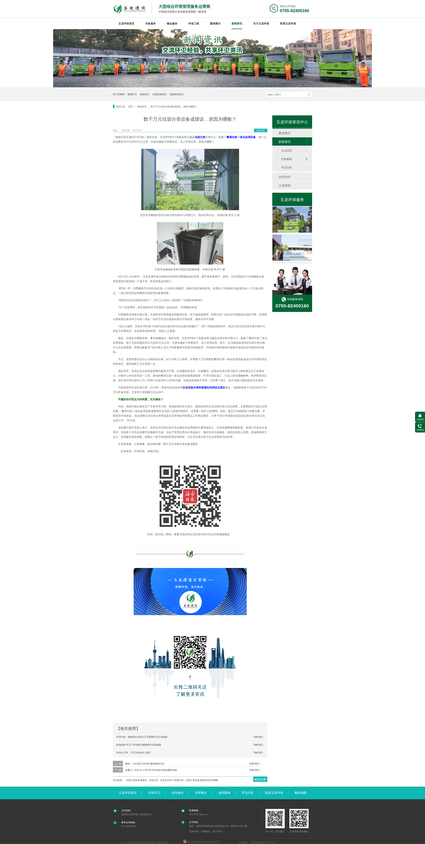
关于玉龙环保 (261, 23)
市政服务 (150, 23)
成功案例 (224, 792)
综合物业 (177, 792)
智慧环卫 (132, 94)
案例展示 (215, 23)
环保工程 (193, 23)
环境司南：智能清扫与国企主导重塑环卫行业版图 (141, 736)
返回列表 (261, 130)
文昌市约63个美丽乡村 (172, 780)
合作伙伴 (285, 176)
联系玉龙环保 (288, 23)
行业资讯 (286, 159)
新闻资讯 (237, 23)
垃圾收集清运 (159, 94)
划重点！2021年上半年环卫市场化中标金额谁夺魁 (151, 770)
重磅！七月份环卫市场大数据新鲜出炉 (145, 763)
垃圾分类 (153, 780)
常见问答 (286, 167)
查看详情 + (255, 763)
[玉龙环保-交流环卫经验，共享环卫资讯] (212, 86)
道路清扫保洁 (176, 94)
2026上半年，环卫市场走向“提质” (133, 752)
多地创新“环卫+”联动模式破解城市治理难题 (138, 744)
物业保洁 (144, 94)
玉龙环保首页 (126, 23)
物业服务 (172, 23)
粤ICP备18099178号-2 (262, 842)
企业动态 (286, 150)
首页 (130, 106)
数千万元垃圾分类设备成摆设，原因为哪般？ (174, 106)
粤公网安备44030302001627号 (203, 842)
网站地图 (300, 792)
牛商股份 (205, 831)
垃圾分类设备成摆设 (136, 780)
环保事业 (201, 792)
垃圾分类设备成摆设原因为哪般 (202, 780)
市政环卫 (154, 792)
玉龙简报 (285, 185)
